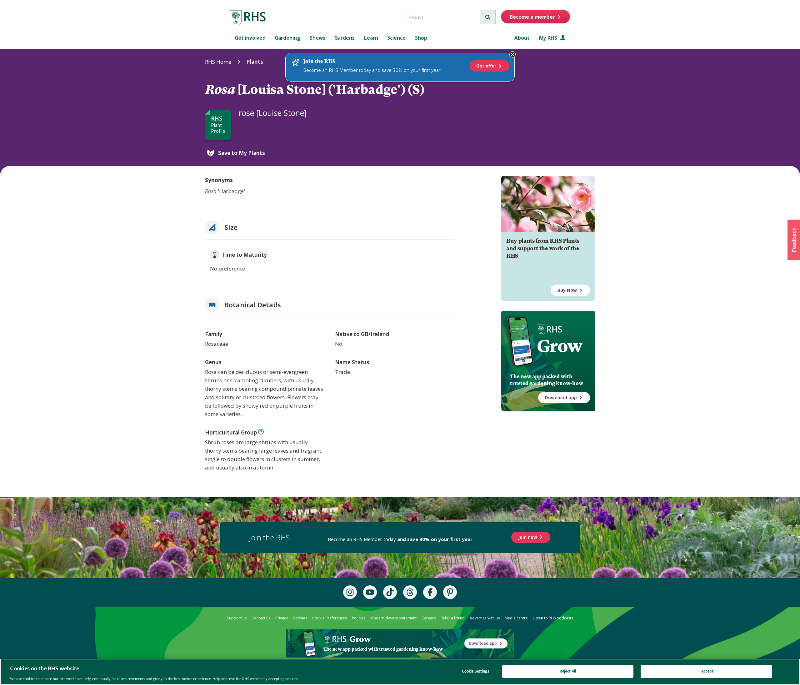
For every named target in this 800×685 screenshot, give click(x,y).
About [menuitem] (522, 37)
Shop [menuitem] (421, 37)
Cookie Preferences (329, 618)
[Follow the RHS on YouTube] (370, 592)
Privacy (281, 618)
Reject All (568, 671)
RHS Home (218, 61)
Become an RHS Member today (400, 539)
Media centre (516, 618)
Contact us (261, 618)
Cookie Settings (475, 671)
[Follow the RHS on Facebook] (430, 592)
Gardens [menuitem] (344, 37)
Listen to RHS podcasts (553, 618)
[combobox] (443, 17)
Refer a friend (453, 618)
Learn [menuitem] (371, 37)
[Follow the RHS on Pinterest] (450, 592)
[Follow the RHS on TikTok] (390, 592)
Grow (559, 346)
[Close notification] (512, 54)
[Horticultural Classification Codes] (261, 431)
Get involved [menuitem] (250, 37)
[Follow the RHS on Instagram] (350, 592)
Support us (237, 618)
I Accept (706, 671)
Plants (254, 61)
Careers (429, 618)
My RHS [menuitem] (548, 37)
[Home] (248, 18)
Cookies (300, 618)
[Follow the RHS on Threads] (410, 592)
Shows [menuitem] (317, 37)
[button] (794, 240)
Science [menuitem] (396, 37)
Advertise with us (485, 618)
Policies (358, 618)
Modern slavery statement (393, 618)
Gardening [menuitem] (287, 37)
